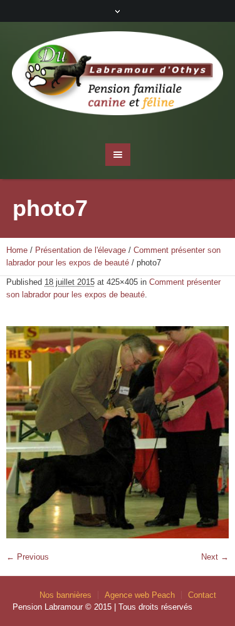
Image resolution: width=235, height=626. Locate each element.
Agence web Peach (140, 595)
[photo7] (117, 432)
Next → (215, 557)
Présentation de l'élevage (80, 250)
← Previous (27, 557)
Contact (202, 595)
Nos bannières (65, 595)
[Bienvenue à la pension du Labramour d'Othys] (118, 76)
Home (17, 250)
